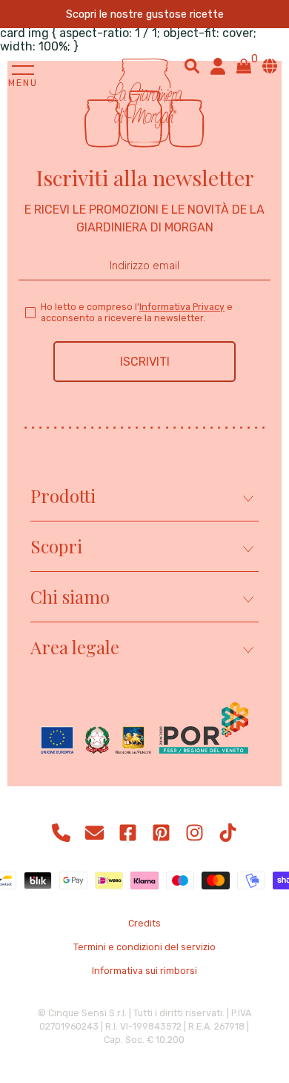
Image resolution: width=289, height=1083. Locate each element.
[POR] (144, 729)
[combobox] (192, 66)
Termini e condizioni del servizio (144, 947)
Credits (144, 923)
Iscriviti (145, 362)
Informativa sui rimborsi (144, 971)
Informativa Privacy (182, 306)
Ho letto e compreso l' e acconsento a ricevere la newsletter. (137, 312)
